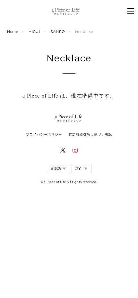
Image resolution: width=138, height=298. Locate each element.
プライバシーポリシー (44, 134)
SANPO (57, 31)
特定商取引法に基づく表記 (90, 134)
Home (13, 31)
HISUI (34, 31)
